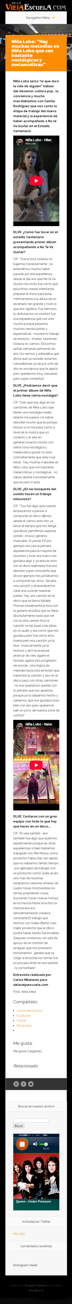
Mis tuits (19, 1234)
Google (16, 1084)
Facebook (23, 1084)
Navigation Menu (38, 17)
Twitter (31, 1084)
